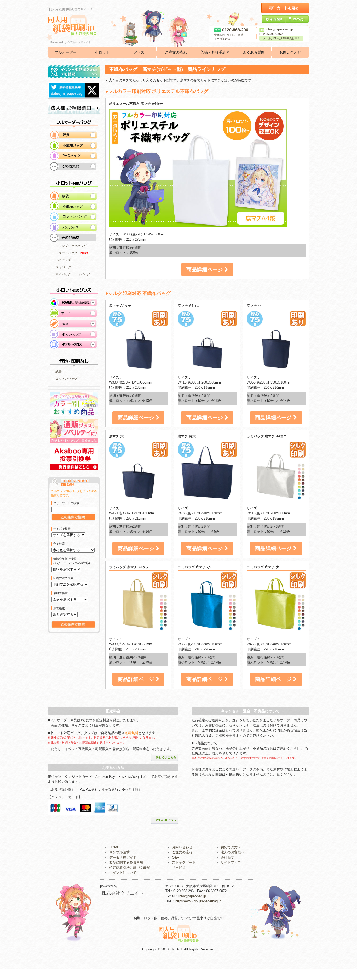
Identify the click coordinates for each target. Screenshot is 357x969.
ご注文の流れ (176, 52)
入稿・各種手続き (215, 52)
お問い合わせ (290, 52)
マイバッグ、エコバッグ (72, 274)
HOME (114, 847)
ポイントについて (122, 873)
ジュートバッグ (66, 253)
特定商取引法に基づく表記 (129, 868)
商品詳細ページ (205, 269)
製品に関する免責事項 (126, 862)
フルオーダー (66, 52)
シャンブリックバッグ (71, 245)
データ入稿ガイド (122, 857)
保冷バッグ (63, 267)
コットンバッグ (66, 378)
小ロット (102, 52)
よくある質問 (254, 52)
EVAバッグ (63, 260)
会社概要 (227, 857)
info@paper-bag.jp (279, 29)
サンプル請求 (119, 852)
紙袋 (58, 371)
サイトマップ (231, 862)
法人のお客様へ (232, 852)
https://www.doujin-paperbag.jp (198, 901)
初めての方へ (231, 847)
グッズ (138, 52)
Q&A (175, 857)
